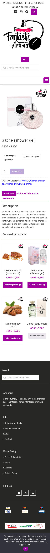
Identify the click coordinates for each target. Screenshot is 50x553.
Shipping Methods (13, 423)
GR (34, 11)
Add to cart (17, 171)
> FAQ (5, 433)
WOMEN (25, 180)
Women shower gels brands (19, 183)
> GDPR (6, 462)
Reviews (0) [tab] (8, 198)
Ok (25, 549)
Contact (12, 402)
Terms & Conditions (14, 457)
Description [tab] (8, 193)
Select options (11, 284)
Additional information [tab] (27, 193)
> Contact (7, 439)
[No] (46, 542)
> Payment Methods (12, 428)
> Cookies (7, 467)
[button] (46, 80)
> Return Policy (10, 473)
